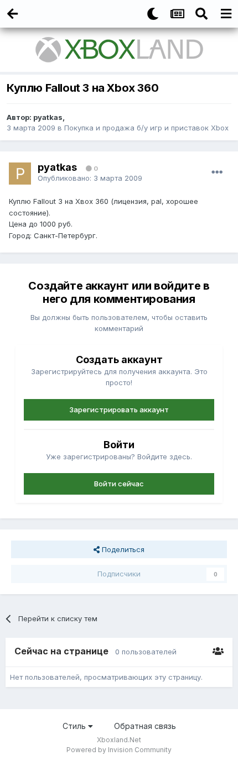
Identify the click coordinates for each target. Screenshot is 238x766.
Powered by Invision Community (119, 750)
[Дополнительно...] (217, 172)
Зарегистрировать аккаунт (119, 409)
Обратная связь (145, 726)
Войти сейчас (119, 483)
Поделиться (122, 549)
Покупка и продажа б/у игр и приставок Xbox (146, 127)
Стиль (75, 726)
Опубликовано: (90, 178)
